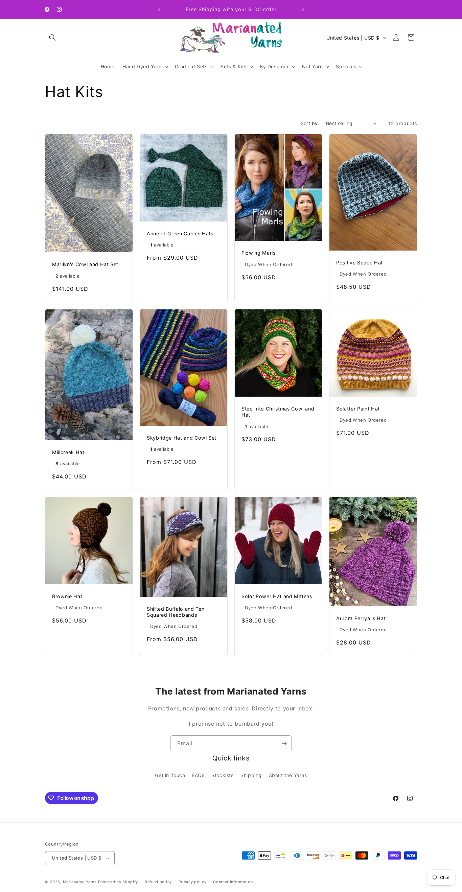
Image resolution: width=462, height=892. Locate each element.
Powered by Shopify (118, 881)
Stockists (222, 775)
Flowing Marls (258, 253)
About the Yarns (288, 775)
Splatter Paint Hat (358, 409)
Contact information (233, 881)
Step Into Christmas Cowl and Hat (277, 412)
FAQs (198, 775)
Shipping (251, 775)
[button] (52, 37)
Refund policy (158, 881)
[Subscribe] (284, 743)
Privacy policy (193, 881)
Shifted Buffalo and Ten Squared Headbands (175, 611)
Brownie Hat (67, 596)
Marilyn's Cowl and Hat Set (85, 264)
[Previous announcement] (159, 9)
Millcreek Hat (68, 452)
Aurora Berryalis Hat (361, 618)
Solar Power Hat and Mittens (276, 596)
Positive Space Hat (359, 262)
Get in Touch (170, 775)
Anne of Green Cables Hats (180, 233)
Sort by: (310, 123)
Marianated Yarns (80, 881)
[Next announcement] (303, 9)
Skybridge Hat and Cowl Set (181, 438)
